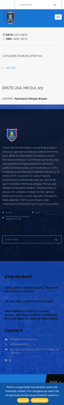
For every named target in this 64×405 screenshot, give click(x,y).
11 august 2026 (12, 308)
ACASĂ (8, 212)
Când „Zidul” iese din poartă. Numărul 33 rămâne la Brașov (31, 289)
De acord (23, 400)
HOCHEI (10, 67)
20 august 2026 (13, 284)
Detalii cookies (39, 400)
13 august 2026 (12, 298)
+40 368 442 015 (19, 344)
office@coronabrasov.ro (24, 339)
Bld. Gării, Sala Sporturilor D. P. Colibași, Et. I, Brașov (34, 351)
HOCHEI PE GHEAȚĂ (33, 284)
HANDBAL (27, 298)
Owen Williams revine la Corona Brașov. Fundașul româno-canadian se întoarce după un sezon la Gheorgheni (31, 314)
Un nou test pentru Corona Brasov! (29, 301)
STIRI (37, 212)
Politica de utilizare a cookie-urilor (17, 217)
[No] (60, 393)
